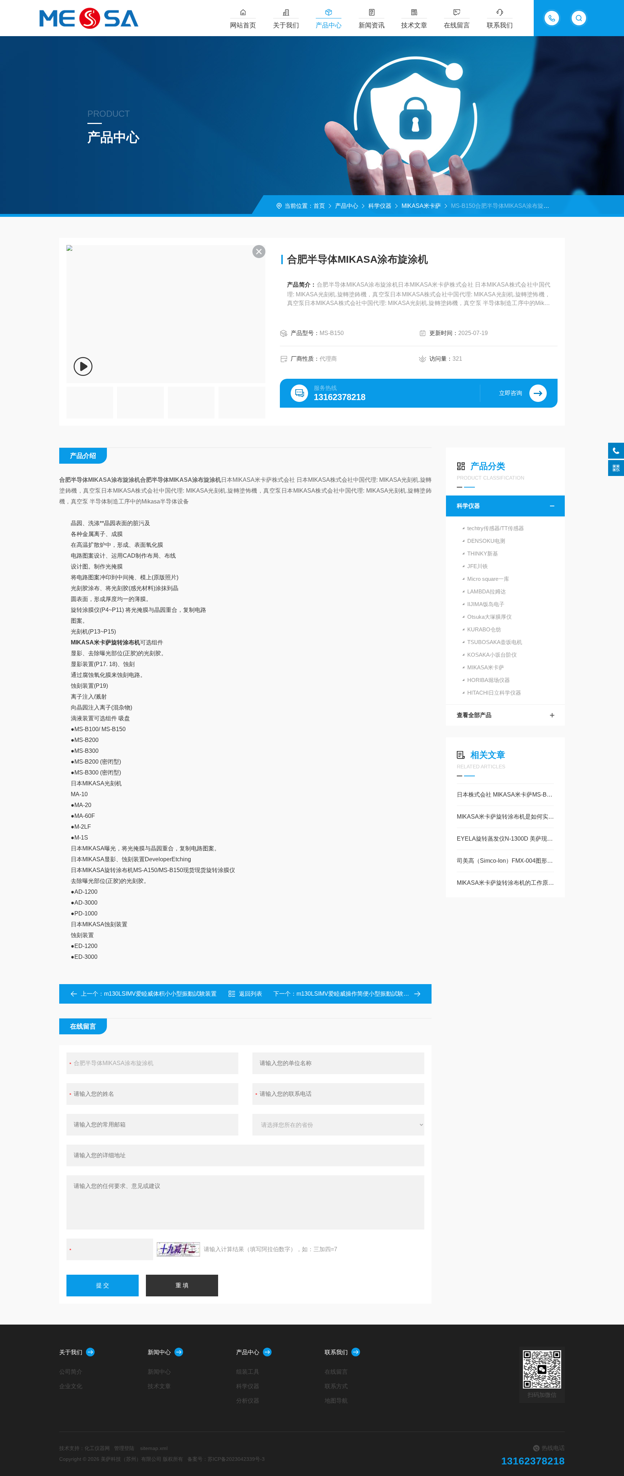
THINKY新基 (482, 553)
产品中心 (329, 25)
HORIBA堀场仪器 (488, 680)
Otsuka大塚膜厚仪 (489, 617)
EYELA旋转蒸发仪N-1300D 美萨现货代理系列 (505, 839)
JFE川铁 (477, 566)
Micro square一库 (488, 579)
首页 (319, 206)
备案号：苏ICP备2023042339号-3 (226, 1459)
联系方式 (336, 1386)
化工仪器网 (97, 1448)
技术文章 (414, 25)
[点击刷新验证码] (178, 1249)
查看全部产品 (474, 715)
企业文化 (70, 1386)
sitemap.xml (154, 1448)
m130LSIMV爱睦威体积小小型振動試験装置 (160, 994)
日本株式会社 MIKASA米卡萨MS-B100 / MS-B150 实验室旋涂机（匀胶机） (505, 794)
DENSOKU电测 (486, 541)
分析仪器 (247, 1401)
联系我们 (500, 25)
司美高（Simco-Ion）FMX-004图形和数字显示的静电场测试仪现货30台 (505, 861)
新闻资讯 (372, 25)
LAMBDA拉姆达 (486, 591)
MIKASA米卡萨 (421, 206)
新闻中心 (159, 1352)
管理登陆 (124, 1448)
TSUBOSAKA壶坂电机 (494, 642)
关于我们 (286, 25)
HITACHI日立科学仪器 (494, 693)
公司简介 (70, 1372)
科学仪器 (379, 206)
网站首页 (243, 25)
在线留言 (457, 25)
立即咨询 (510, 393)
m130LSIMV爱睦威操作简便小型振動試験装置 (355, 994)
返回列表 (250, 994)
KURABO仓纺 (484, 629)
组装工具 (247, 1372)
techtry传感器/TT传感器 (495, 528)
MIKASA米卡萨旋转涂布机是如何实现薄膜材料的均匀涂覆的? (505, 817)
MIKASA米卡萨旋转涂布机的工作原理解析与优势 (505, 883)
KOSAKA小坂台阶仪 (492, 655)
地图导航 (336, 1401)
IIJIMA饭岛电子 (485, 604)
